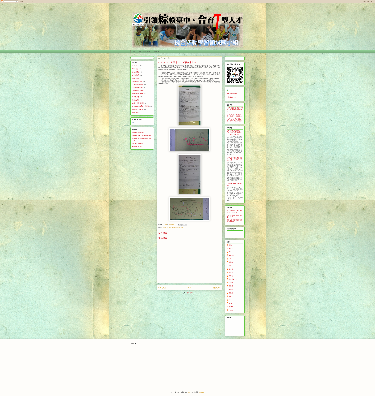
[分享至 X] (182, 225)
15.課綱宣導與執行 (138, 109)
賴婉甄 (231, 289)
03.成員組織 (135, 72)
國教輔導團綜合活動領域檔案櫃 (141, 135)
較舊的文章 (217, 288)
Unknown (231, 252)
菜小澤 (231, 282)
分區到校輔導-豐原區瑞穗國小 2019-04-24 (234, 216)
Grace (231, 248)
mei (230, 300)
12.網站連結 (135, 100)
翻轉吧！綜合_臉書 (144, 51)
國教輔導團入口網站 (138, 132)
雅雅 (230, 296)
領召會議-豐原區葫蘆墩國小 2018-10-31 (234, 221)
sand (230, 303)
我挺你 (231, 272)
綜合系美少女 (233, 279)
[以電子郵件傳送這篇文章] (179, 225)
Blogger (201, 392)
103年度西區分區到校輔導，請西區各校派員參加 (234, 120)
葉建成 (231, 286)
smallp (231, 306)
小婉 (230, 265)
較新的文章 (162, 288)
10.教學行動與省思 (138, 94)
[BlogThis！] (181, 225)
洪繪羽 (231, 276)
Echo (230, 245)
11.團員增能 (135, 97)
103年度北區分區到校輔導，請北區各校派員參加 (234, 115)
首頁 (134, 51)
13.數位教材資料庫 (138, 103)
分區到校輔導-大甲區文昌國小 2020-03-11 (234, 211)
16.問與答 (135, 112)
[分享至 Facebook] (184, 225)
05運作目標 (135, 78)
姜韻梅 (231, 262)
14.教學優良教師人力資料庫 (140, 106)
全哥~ (230, 258)
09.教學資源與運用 (177, 227)
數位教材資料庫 (137, 146)
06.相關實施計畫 (137, 81)
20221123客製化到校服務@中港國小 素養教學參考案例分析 (234, 159)
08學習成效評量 (167, 227)
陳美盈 (231, 293)
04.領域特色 (135, 75)
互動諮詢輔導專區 (137, 143)
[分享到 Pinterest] (186, 225)
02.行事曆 (135, 69)
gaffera (190, 392)
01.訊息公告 (135, 66)
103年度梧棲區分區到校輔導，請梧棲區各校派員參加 (235, 109)
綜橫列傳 (156, 51)
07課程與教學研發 (137, 84)
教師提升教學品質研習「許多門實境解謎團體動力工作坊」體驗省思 (234, 132)
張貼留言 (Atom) (191, 293)
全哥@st (231, 255)
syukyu (231, 310)
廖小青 (231, 269)
